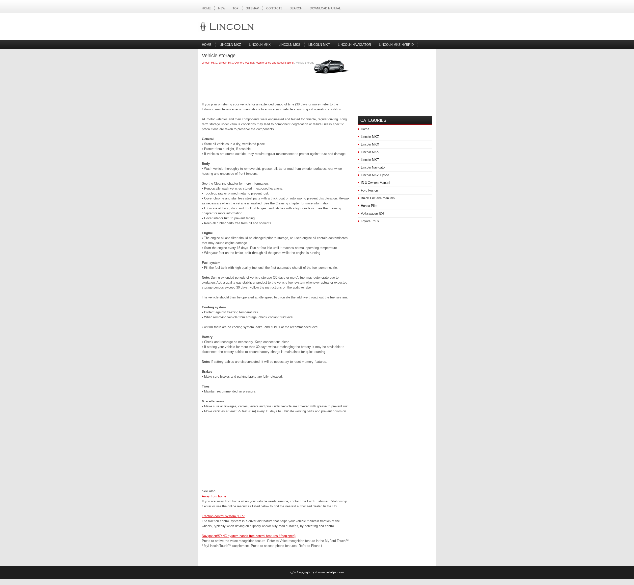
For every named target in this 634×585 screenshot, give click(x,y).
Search (296, 8)
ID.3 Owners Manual (375, 183)
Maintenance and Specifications (275, 62)
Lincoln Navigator (354, 45)
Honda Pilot (369, 206)
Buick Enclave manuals (378, 198)
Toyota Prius (370, 221)
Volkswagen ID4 (372, 213)
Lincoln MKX (260, 45)
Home (206, 8)
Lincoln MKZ (230, 45)
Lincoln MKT (319, 45)
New (221, 8)
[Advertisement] (276, 82)
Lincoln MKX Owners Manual (236, 62)
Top (235, 8)
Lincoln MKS (289, 45)
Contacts (274, 8)
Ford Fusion (369, 190)
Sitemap (252, 8)
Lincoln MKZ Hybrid (396, 45)
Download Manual (325, 8)
